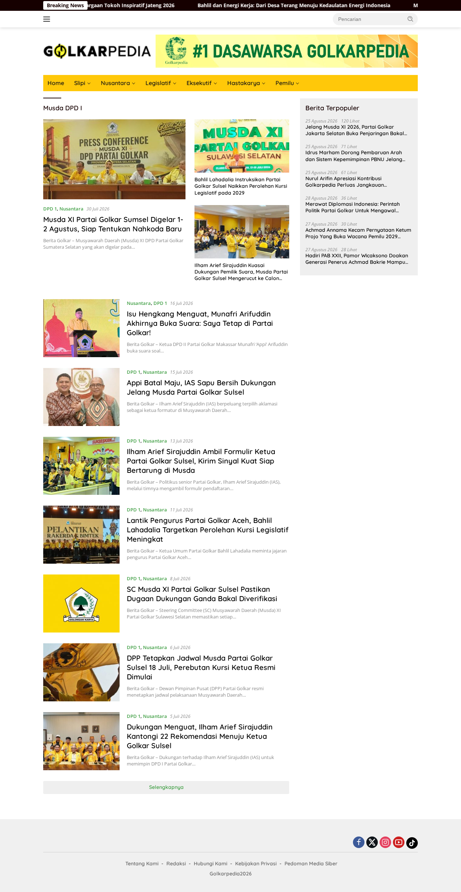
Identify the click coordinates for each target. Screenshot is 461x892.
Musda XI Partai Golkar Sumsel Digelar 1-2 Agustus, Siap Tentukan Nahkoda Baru (113, 224)
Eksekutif (199, 82)
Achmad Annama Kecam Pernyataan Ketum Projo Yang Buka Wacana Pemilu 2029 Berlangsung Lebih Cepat (358, 233)
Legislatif (158, 82)
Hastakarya (243, 82)
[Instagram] (385, 842)
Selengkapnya (166, 787)
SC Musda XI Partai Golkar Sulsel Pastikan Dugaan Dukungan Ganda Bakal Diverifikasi (202, 594)
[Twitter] (372, 842)
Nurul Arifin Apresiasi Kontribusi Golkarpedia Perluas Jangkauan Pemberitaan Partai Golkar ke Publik (349, 181)
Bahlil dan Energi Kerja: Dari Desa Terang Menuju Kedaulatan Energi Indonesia (258, 5)
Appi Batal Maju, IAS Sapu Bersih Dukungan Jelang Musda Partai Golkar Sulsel (201, 387)
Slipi (79, 82)
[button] (410, 19)
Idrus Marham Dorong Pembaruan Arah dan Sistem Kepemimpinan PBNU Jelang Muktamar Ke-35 (353, 155)
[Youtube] (398, 842)
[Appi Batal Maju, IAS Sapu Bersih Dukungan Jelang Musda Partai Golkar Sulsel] (81, 397)
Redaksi (176, 863)
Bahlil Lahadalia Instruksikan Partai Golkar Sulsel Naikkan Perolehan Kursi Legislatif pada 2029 (240, 186)
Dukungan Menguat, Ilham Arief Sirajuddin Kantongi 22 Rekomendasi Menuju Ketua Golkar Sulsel (200, 736)
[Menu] (48, 19)
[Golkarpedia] (97, 50)
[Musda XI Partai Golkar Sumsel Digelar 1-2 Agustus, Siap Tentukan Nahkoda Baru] (114, 159)
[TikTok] (412, 843)
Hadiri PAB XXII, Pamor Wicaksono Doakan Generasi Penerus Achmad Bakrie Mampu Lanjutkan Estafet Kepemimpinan (356, 258)
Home (56, 82)
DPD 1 (50, 208)
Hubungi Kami (210, 863)
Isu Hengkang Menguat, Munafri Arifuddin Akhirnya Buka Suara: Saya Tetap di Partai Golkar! (200, 323)
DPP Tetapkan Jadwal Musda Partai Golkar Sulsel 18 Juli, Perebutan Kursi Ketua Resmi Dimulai (201, 667)
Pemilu (285, 82)
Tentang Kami (141, 863)
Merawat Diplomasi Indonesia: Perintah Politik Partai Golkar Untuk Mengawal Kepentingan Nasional (352, 207)
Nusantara (115, 82)
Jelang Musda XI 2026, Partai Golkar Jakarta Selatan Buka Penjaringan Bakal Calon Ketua (354, 130)
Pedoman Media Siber (311, 863)
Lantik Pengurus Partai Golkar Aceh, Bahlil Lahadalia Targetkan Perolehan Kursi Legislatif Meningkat (207, 529)
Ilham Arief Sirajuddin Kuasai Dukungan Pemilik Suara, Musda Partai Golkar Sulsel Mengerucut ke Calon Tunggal (241, 272)
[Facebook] (358, 842)
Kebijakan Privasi (256, 863)
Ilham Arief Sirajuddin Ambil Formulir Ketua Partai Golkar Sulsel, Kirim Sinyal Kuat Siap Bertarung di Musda (201, 461)
